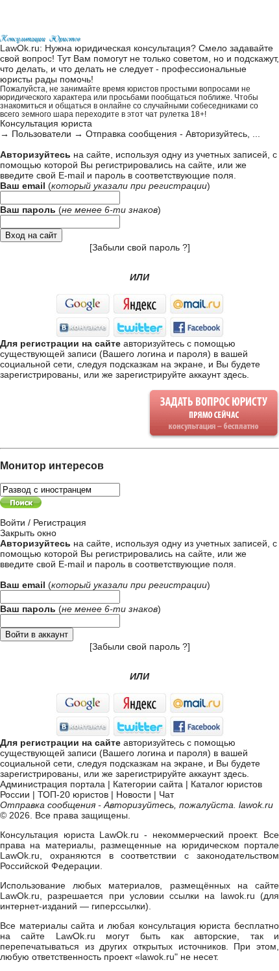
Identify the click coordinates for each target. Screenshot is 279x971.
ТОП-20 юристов (73, 794)
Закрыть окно (28, 533)
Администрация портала (52, 784)
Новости (133, 794)
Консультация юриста (46, 123)
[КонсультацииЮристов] (41, 37)
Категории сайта (148, 784)
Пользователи (41, 134)
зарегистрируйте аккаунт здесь (181, 374)
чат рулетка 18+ (174, 114)
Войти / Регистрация (43, 522)
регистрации (178, 185)
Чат (166, 794)
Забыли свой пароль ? (140, 247)
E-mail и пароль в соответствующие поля (146, 175)
